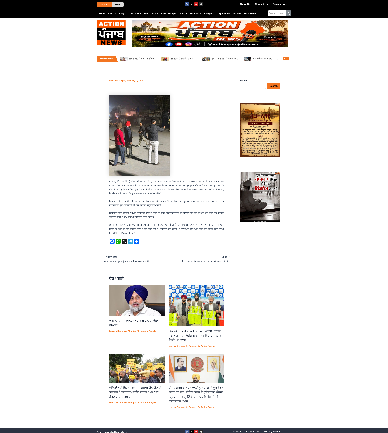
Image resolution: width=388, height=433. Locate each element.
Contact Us (261, 4)
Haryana (124, 13)
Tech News (250, 13)
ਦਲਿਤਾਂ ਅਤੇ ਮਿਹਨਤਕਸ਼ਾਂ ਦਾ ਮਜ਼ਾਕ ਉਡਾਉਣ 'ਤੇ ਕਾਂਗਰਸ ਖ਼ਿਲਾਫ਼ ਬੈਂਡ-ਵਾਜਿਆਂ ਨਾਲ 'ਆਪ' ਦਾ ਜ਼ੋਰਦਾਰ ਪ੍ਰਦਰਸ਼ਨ (135, 392)
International (151, 13)
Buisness (195, 13)
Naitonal (136, 13)
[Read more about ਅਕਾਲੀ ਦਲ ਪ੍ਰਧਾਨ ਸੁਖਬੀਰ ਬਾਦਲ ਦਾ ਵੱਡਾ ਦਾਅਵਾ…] (137, 300)
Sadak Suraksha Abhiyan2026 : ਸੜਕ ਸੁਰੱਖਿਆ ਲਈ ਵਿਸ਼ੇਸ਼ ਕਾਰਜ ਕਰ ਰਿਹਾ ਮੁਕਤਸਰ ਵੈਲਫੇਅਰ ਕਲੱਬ (195, 335)
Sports (183, 13)
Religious (209, 13)
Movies (237, 13)
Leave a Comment (118, 331)
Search (243, 80)
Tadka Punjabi (169, 13)
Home (101, 13)
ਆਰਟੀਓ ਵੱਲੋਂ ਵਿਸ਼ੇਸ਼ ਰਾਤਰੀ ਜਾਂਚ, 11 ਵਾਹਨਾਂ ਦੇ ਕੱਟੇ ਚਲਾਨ (275, 58)
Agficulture (223, 13)
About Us (244, 4)
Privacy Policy (280, 4)
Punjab (112, 13)
